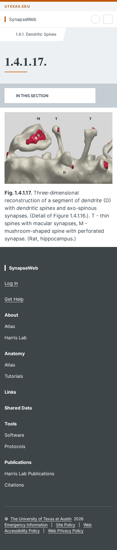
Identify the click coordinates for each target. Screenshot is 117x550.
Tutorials (14, 376)
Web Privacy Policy (65, 530)
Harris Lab (16, 337)
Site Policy (65, 524)
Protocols (15, 446)
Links (10, 392)
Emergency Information (26, 524)
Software (14, 435)
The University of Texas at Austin (41, 518)
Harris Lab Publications (29, 473)
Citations (14, 485)
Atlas (10, 326)
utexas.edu (17, 6)
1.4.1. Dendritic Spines (35, 34)
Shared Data (18, 408)
